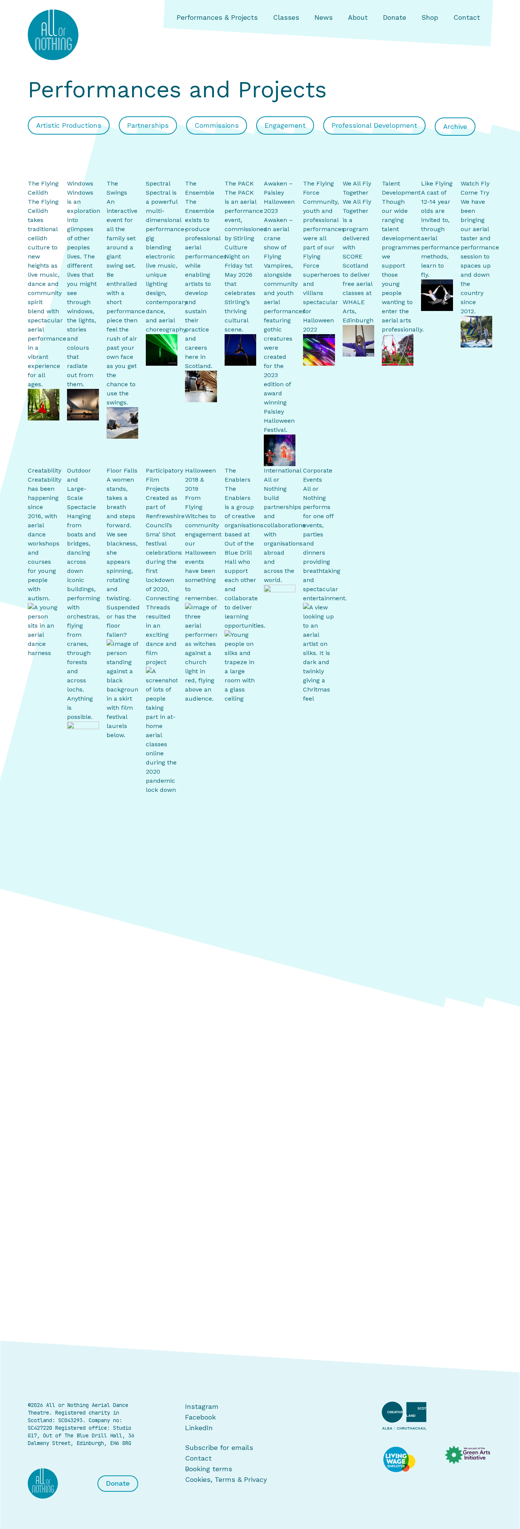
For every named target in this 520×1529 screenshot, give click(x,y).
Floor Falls (122, 470)
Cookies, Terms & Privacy (226, 1479)
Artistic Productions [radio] (68, 125)
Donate (394, 17)
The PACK (239, 183)
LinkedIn (199, 1428)
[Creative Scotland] (437, 1415)
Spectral (158, 183)
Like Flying (437, 183)
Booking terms (208, 1469)
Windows (80, 183)
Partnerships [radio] (148, 125)
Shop (429, 17)
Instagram (202, 1406)
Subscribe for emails (219, 1447)
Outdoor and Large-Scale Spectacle (81, 489)
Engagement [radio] (285, 125)
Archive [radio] (455, 126)
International (282, 470)
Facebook (200, 1417)
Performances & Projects (217, 17)
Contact (466, 17)
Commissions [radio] (217, 125)
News (323, 17)
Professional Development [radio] (374, 125)
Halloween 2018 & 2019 (200, 479)
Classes (286, 17)
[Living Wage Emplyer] (405, 1459)
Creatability (44, 470)
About (358, 17)
